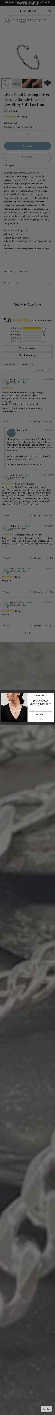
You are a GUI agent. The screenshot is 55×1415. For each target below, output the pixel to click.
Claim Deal (40, 714)
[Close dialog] (52, 694)
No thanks (40, 718)
